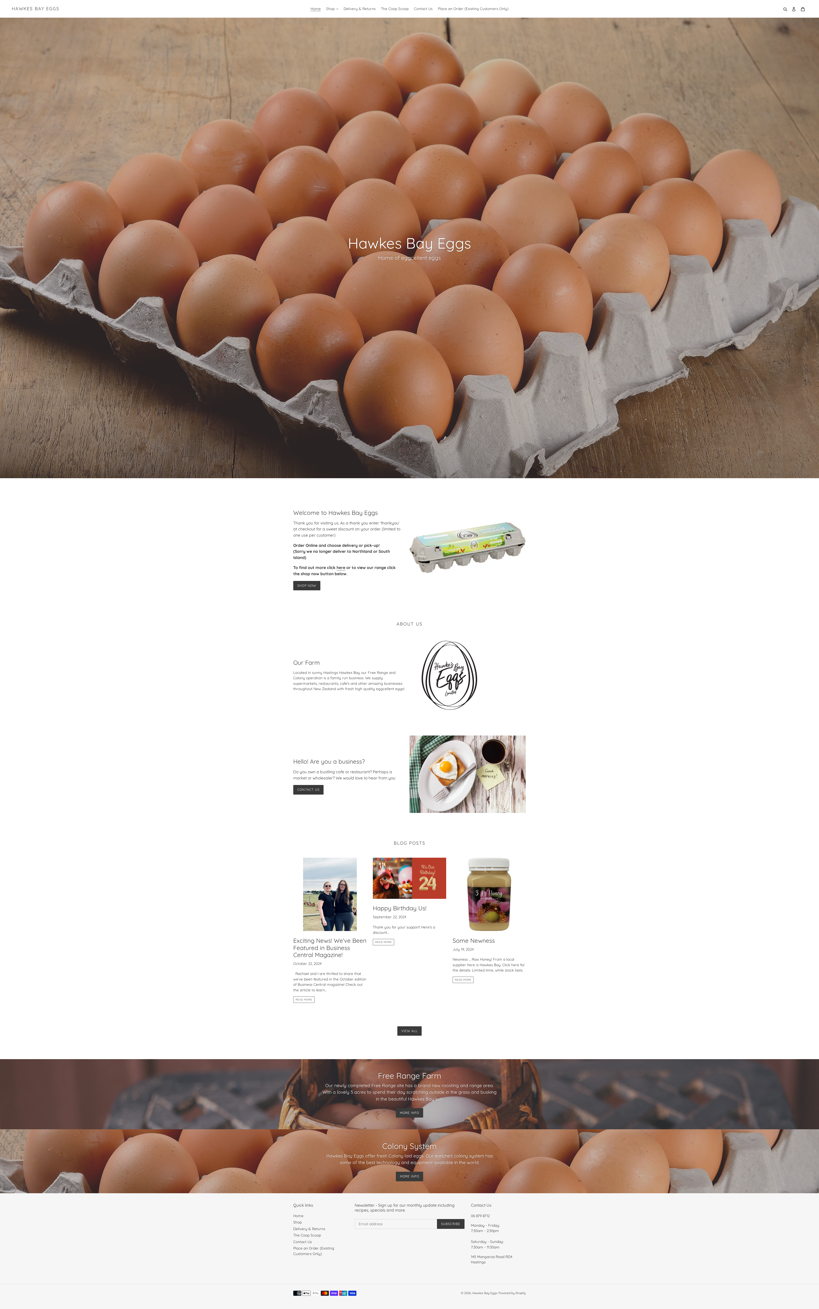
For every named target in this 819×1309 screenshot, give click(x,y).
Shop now (306, 586)
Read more (304, 999)
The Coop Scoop (307, 1235)
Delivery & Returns (309, 1228)
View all (409, 1031)
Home (298, 1215)
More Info (409, 1113)
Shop (297, 1222)
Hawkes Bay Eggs (36, 8)
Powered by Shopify (512, 1293)
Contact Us (308, 790)
